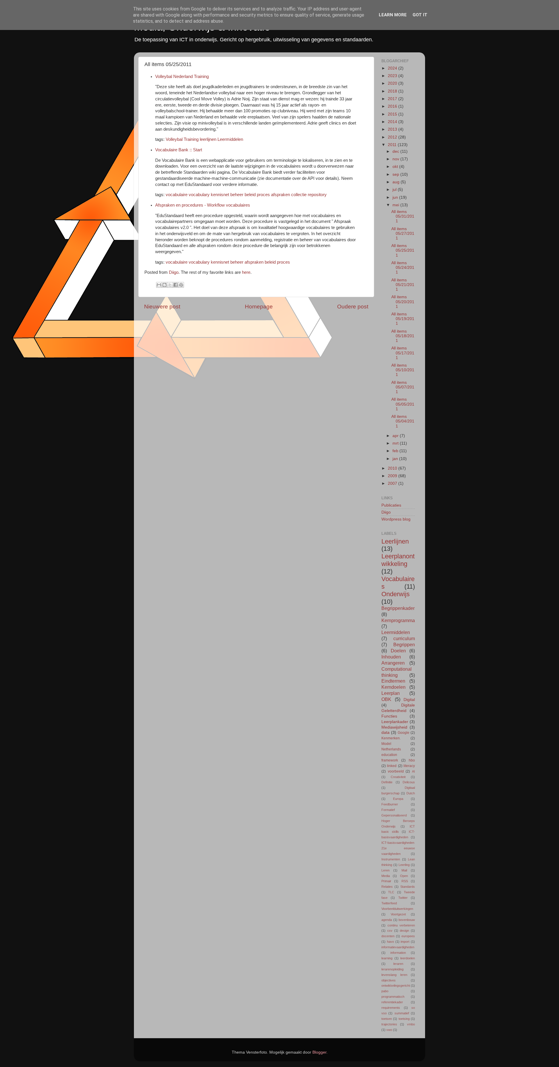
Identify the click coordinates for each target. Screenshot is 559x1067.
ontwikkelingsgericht (395, 985)
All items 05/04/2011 (402, 421)
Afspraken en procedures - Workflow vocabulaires (202, 205)
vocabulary (199, 194)
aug (396, 182)
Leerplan (390, 693)
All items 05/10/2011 (402, 370)
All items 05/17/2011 (402, 353)
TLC (391, 892)
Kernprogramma (398, 620)
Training (191, 139)
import (405, 941)
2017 (393, 99)
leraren (398, 963)
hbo (412, 760)
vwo (389, 1030)
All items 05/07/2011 (402, 387)
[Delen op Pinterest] (181, 285)
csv (389, 930)
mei (396, 205)
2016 (393, 106)
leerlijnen (208, 139)
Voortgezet (398, 914)
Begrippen (404, 644)
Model (386, 744)
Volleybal (174, 139)
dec (396, 151)
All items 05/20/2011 (402, 301)
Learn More (393, 14)
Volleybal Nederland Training (182, 76)
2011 (393, 145)
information (398, 952)
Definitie (386, 782)
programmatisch (392, 996)
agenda (386, 920)
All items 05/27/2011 (402, 233)
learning (386, 958)
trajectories (389, 1024)
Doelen (398, 650)
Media (385, 876)
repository (317, 194)
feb (395, 451)
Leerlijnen (395, 541)
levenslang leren (394, 975)
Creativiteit (398, 777)
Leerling (404, 865)
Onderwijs (395, 594)
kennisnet (220, 194)
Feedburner (389, 804)
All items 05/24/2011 (402, 267)
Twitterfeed (389, 903)
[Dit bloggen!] (164, 285)
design (404, 930)
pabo (384, 991)
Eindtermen (393, 680)
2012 (393, 137)
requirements (390, 1007)
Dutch (410, 793)
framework (389, 760)
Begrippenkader (398, 608)
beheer (236, 194)
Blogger (319, 1052)
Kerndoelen (393, 687)
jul (395, 189)
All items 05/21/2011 (402, 285)
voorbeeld (396, 771)
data (385, 732)
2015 (393, 114)
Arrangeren (393, 662)
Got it (420, 14)
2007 (393, 483)
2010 (393, 468)
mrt (396, 443)
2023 (393, 76)
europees (408, 936)
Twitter (403, 897)
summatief (402, 1013)
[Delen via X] (170, 285)
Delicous (409, 782)
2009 (393, 476)
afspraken (280, 194)
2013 (393, 129)
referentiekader (392, 1002)
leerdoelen (407, 958)
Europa (398, 798)
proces (263, 194)
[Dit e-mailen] (159, 285)
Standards (407, 886)
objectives (388, 980)
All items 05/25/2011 (402, 250)
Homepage (259, 306)
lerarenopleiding (392, 969)
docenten (388, 936)
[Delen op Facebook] (175, 285)
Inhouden (391, 656)
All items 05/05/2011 (402, 404)
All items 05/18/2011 (402, 336)
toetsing (404, 1018)
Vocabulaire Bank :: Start (178, 150)
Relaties (387, 886)
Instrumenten (390, 859)
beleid (250, 194)
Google (403, 733)
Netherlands (391, 749)
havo (390, 941)
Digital (409, 699)
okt (395, 166)
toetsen (386, 1018)
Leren (385, 870)
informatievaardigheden (397, 947)
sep (396, 174)
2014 (393, 122)
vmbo (411, 1024)
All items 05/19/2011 (402, 319)
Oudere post (352, 306)
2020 (393, 83)
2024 (393, 68)
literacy (409, 766)
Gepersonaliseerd (394, 815)
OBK (386, 699)
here (246, 272)
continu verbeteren (401, 925)
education (389, 755)
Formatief (388, 810)
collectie (299, 194)
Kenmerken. (391, 738)
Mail (404, 870)
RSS (404, 881)
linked (392, 766)
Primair (386, 881)
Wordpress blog (396, 519)
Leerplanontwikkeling (398, 560)
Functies (389, 716)
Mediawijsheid (394, 727)
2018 (393, 91)
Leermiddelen (230, 139)
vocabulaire (176, 194)
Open (404, 876)
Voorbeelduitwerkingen (397, 908)
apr (396, 436)
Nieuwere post (162, 306)
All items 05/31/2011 (402, 216)
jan (395, 459)
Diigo (173, 272)
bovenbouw (407, 920)
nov (396, 159)
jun (395, 197)
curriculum (404, 638)
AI (413, 771)
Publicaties (391, 505)
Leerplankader (394, 722)
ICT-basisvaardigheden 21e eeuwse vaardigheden (398, 848)
